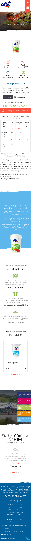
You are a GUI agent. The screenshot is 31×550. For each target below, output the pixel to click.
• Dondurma (10, 514)
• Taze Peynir (10, 505)
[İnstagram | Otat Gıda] (11, 500)
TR (27, 2)
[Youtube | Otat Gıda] (17, 500)
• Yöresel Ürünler (11, 512)
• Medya (9, 517)
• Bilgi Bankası (10, 519)
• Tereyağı (9, 509)
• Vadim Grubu (19, 512)
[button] (12, 374)
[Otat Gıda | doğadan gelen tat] (6, 4)
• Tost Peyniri (19, 505)
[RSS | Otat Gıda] (20, 500)
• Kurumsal (18, 514)
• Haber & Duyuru (20, 517)
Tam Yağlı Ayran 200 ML (15, 84)
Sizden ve (15, 437)
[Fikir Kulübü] (27, 538)
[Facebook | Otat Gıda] (14, 500)
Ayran (15, 18)
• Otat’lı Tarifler (19, 519)
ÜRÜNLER (17, 24)
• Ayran (17, 509)
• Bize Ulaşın (10, 522)
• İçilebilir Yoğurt (19, 507)
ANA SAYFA (10, 24)
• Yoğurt (9, 507)
